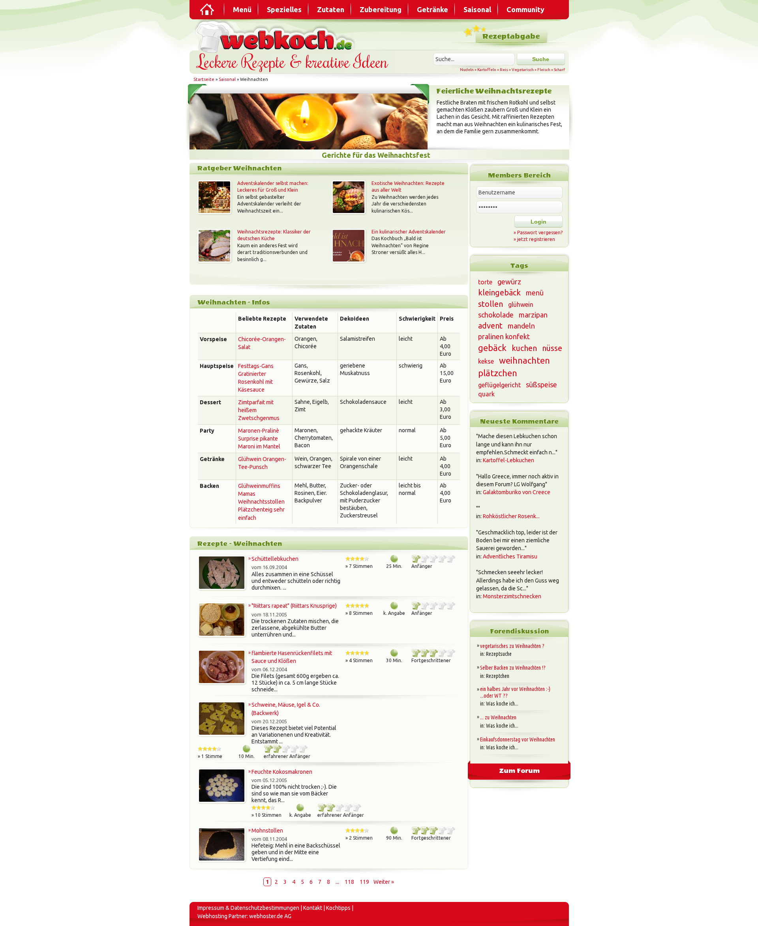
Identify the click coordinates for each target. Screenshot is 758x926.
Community (525, 9)
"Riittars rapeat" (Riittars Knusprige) (294, 606)
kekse (486, 361)
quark (486, 394)
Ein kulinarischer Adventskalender (408, 231)
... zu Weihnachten (498, 717)
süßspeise (541, 384)
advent (490, 325)
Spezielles (284, 9)
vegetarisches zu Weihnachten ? (512, 646)
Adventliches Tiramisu (510, 556)
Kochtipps (338, 908)
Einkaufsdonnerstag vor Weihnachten (517, 739)
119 (364, 882)
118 (349, 882)
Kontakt (312, 908)
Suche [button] (540, 59)
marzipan (533, 315)
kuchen (524, 348)
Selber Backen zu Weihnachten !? (513, 668)
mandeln (521, 326)
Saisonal (477, 9)
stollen (490, 303)
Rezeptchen (497, 676)
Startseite (203, 79)
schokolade (496, 315)
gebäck (492, 348)
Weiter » (383, 882)
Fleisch (543, 69)
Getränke (432, 9)
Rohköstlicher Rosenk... (511, 516)
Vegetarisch (523, 69)
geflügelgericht (499, 384)
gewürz (509, 282)
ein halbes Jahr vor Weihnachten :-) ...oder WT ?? (515, 692)
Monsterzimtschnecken (512, 596)
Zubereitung (381, 9)
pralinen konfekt (504, 336)
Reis (504, 69)
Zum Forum (519, 771)
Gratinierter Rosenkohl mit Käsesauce (255, 382)
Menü (242, 9)
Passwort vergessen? (540, 232)
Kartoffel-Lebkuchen (508, 460)
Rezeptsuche (499, 654)
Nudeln (467, 69)
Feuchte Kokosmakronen (281, 772)
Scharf (559, 69)
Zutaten (330, 9)
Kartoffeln (486, 69)
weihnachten (524, 360)
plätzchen (497, 373)
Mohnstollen (267, 830)
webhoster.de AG (270, 916)
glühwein (520, 304)
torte (485, 282)
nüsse (552, 348)
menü (535, 293)
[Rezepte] (208, 9)
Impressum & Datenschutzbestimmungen (248, 908)
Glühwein (249, 459)
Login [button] (538, 221)
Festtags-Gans (256, 366)
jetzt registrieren (536, 239)
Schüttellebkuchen (274, 559)
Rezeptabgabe (511, 36)
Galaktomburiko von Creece (516, 492)
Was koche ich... (502, 703)
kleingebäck (499, 292)
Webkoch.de (276, 36)
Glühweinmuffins (259, 486)
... (337, 882)
